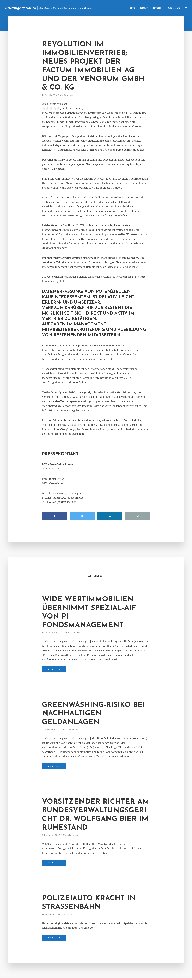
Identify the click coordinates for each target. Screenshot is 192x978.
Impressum (158, 8)
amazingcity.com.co (20, 8)
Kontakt (144, 8)
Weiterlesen (54, 669)
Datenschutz (174, 8)
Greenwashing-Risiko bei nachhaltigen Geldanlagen (93, 713)
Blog (132, 8)
